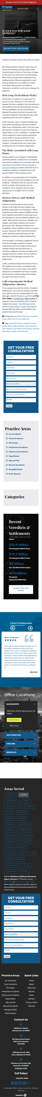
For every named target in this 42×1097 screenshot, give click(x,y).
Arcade (8, 848)
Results (32, 992)
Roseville (30, 307)
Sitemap (31, 1006)
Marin (10, 326)
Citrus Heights (24, 824)
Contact (31, 999)
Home (31, 981)
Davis (19, 806)
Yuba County (22, 331)
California (25, 319)
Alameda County (16, 323)
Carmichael (10, 830)
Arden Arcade (25, 830)
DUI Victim (13, 443)
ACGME (21, 112)
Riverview (26, 842)
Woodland (9, 824)
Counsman (9, 853)
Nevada (21, 326)
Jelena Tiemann (13, 41)
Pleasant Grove (11, 865)
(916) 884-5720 (21, 1068)
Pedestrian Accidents (18, 447)
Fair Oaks (9, 812)
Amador (27, 323)
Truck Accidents (16, 439)
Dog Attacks (14, 456)
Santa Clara (27, 329)
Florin (32, 853)
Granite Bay (22, 812)
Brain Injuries (15, 474)
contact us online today (24, 882)
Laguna (20, 859)
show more (34, 672)
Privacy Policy (31, 1002)
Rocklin (21, 818)
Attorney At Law (14, 319)
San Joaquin (7, 329)
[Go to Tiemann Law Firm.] (13, 37)
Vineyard (24, 871)
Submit (9, 406)
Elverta (22, 853)
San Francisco (31, 326)
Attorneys (31, 988)
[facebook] (12, 1083)
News (31, 995)
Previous (11, 627)
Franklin (9, 859)
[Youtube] (24, 1083)
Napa (15, 326)
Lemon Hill (21, 848)
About (31, 984)
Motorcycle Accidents (18, 452)
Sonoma (36, 329)
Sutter (14, 331)
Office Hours (14, 726)
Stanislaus (6, 331)
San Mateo (17, 329)
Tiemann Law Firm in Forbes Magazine (21, 2)
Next (29, 627)
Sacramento (15, 307)
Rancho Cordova (12, 836)
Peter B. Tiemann (25, 41)
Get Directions (14, 720)
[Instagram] (28, 1083)
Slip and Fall (14, 461)
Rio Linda (26, 865)
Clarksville (28, 836)
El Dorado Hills (11, 842)
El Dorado (25, 800)
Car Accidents (15, 434)
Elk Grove (9, 818)
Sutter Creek (10, 871)
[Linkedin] (20, 1083)
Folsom (23, 307)
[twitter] (16, 1083)
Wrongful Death (15, 469)
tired (28, 183)
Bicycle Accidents (17, 465)
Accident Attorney (21, 316)
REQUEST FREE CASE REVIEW (16, 49)
